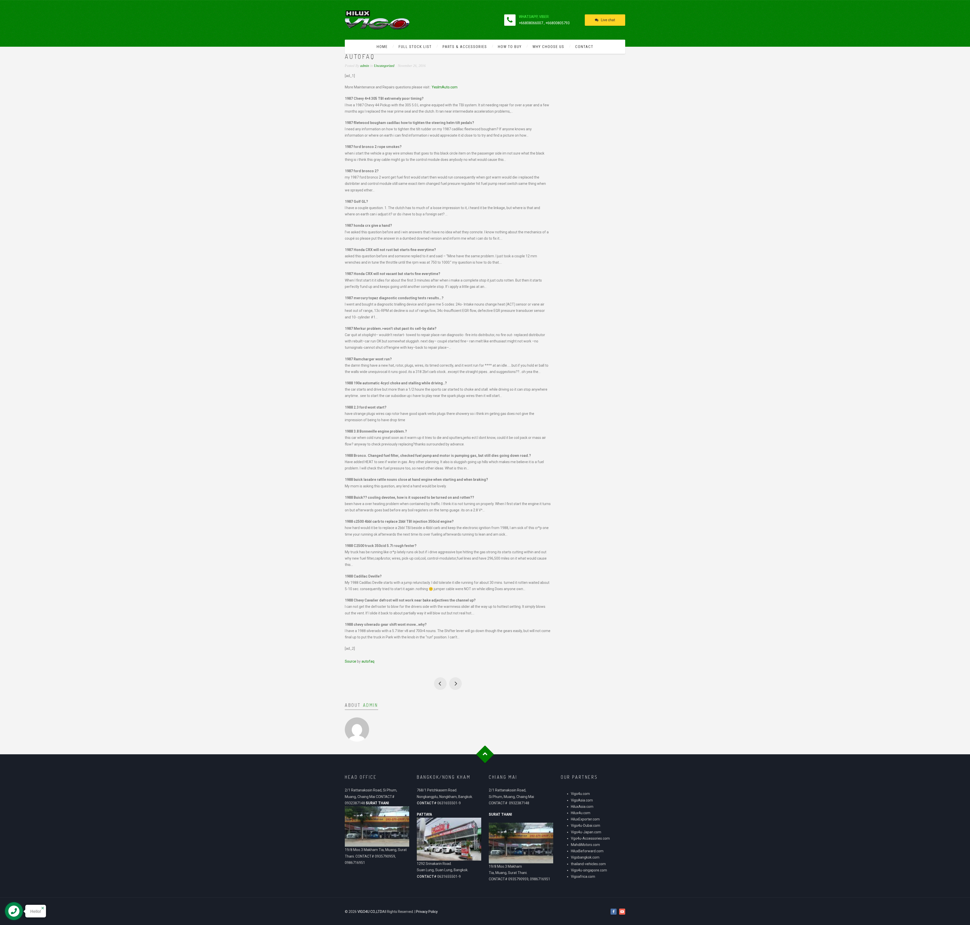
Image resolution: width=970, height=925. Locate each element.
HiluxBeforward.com (587, 851)
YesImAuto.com (444, 87)
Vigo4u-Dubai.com (585, 825)
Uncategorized (384, 66)
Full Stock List (415, 46)
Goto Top (485, 754)
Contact (584, 46)
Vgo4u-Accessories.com (590, 838)
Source (350, 661)
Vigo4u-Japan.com (586, 832)
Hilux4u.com (580, 813)
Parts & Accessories (465, 46)
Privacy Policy (427, 912)
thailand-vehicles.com (589, 864)
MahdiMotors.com (585, 845)
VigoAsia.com (582, 800)
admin (370, 705)
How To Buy (510, 46)
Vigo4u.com (580, 794)
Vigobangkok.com (585, 857)
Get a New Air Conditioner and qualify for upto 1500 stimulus (440, 683)
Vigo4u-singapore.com (589, 870)
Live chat (608, 20)
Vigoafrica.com (583, 876)
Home (382, 46)
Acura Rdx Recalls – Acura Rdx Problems (455, 683)
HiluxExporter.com (585, 819)
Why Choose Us (548, 46)
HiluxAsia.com (582, 807)
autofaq (367, 661)
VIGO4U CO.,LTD (369, 912)
